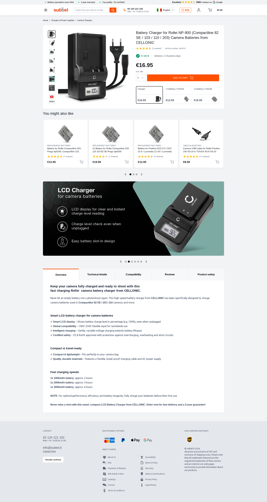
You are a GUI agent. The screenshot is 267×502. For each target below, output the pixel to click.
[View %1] (52, 34)
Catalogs (111, 479)
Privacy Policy (151, 479)
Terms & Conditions (116, 490)
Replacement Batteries (58, 146)
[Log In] (198, 10)
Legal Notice (150, 485)
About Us (112, 457)
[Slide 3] (136, 174)
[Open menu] (46, 10)
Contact (111, 485)
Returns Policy (151, 463)
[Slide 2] (133, 174)
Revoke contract (53, 459)
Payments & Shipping (117, 468)
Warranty (149, 468)
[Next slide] (141, 174)
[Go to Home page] (61, 9)
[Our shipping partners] (189, 439)
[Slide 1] (130, 174)
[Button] (120, 261)
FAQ (109, 463)
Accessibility (150, 457)
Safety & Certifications (155, 474)
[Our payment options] (109, 440)
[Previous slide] (125, 174)
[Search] (113, 10)
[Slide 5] (138, 262)
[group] (143, 48)
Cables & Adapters (192, 146)
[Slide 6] (141, 262)
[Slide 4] (135, 262)
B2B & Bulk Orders (116, 474)
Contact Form (49, 451)
